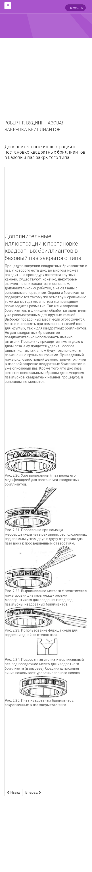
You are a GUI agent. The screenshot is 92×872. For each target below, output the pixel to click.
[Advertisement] (46, 85)
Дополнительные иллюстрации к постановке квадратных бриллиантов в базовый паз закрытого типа (44, 152)
